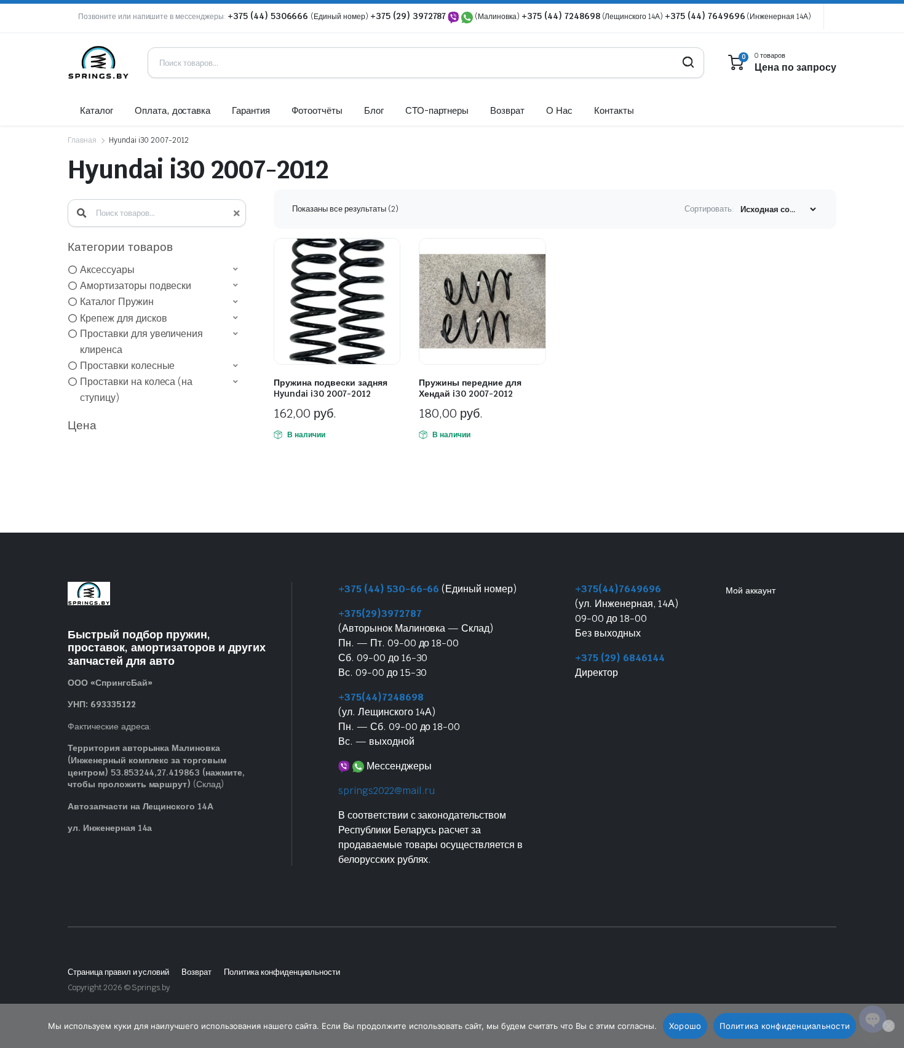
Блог (374, 110)
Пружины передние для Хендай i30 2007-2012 (470, 388)
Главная (82, 140)
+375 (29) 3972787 (408, 16)
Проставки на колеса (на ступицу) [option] (136, 389)
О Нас (559, 110)
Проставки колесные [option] (127, 365)
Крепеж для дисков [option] (123, 318)
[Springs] (98, 62)
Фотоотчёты (317, 110)
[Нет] (888, 1026)
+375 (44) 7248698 (560, 16)
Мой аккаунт (750, 590)
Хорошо (685, 1026)
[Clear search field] (235, 213)
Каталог (96, 110)
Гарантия (251, 110)
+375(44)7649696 (618, 588)
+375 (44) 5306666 (269, 16)
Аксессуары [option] (107, 269)
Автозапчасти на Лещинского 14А (140, 806)
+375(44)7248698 (381, 697)
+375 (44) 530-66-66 (388, 588)
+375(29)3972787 (380, 613)
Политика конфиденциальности (282, 972)
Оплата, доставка (173, 110)
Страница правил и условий (118, 972)
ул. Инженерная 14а (110, 827)
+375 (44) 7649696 (705, 16)
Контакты (614, 110)
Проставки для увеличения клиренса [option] (141, 341)
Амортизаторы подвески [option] (135, 285)
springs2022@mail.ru (386, 790)
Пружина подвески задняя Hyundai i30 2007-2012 (330, 388)
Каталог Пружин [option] (117, 301)
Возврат (507, 110)
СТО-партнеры (437, 110)
